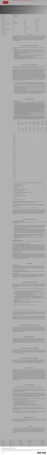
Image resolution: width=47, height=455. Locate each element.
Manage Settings (3, 452)
